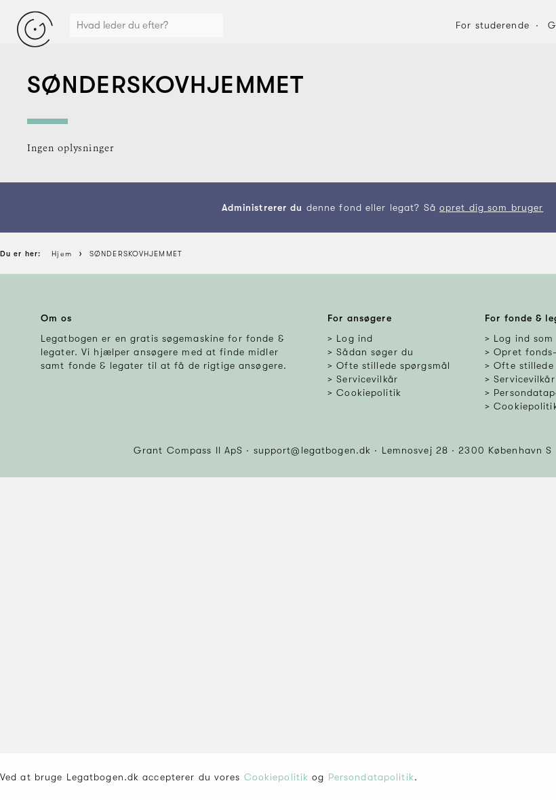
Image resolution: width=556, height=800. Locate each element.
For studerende (493, 25)
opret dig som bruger (491, 207)
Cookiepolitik (276, 777)
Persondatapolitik (371, 777)
